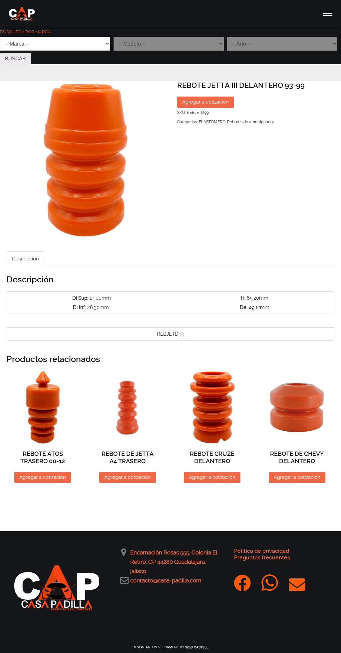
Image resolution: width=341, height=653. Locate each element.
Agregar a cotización (205, 102)
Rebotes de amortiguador (250, 122)
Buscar (15, 58)
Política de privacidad (261, 551)
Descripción (25, 259)
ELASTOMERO (212, 122)
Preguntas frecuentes (262, 557)
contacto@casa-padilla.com (165, 580)
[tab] (25, 258)
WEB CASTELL (196, 647)
